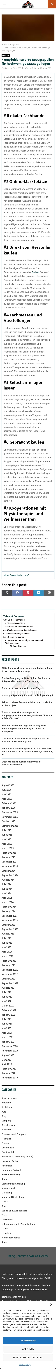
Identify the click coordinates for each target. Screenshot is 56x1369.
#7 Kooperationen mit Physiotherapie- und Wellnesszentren (24, 641)
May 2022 (6, 1001)
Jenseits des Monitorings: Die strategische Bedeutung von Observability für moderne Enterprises (24, 728)
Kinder (5, 1179)
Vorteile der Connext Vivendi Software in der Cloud (26, 1285)
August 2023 (8, 933)
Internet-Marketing (11, 1174)
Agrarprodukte (9, 1098)
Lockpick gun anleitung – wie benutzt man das (24, 1289)
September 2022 (10, 983)
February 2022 (9, 1010)
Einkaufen (7, 1129)
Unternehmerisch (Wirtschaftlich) (18, 1224)
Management (8, 1188)
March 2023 (8, 956)
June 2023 (7, 943)
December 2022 (10, 970)
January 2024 (8, 911)
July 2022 (6, 992)
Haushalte (7, 1165)
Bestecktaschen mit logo (14, 1297)
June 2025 (7, 835)
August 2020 (8, 1055)
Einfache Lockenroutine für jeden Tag (21, 688)
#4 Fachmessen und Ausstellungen (21, 630)
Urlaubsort (7, 1233)
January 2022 (8, 1015)
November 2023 (10, 920)
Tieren (5, 1215)
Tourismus (7, 1219)
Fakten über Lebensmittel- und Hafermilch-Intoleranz (28, 1274)
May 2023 (6, 947)
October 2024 (8, 871)
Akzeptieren (28, 1340)
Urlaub (5, 1228)
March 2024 (8, 902)
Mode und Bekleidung (13, 1197)
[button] (51, 1304)
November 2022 (10, 974)
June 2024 (7, 889)
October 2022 (8, 979)
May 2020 (6, 1060)
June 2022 (7, 997)
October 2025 (8, 821)
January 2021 (8, 1042)
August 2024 (8, 880)
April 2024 (7, 898)
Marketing (7, 1192)
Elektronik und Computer (14, 1134)
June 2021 (7, 1024)
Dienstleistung (9, 1125)
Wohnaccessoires (11, 1237)
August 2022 (8, 988)
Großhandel (8, 1152)
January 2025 (8, 857)
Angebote (5, 55)
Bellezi (35, 272)
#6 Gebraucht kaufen (14, 637)
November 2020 (10, 1050)
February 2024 (9, 907)
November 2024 (10, 866)
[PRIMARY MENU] (4, 4)
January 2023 (8, 965)
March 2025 (8, 848)
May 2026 (6, 794)
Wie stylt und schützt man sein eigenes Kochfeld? (26, 1278)
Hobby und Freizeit (11, 1170)
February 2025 (9, 853)
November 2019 (10, 1077)
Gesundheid (8, 1147)
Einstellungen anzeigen (28, 1357)
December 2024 (10, 862)
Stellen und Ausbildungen (15, 1210)
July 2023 (6, 938)
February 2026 (9, 803)
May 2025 (6, 839)
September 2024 (10, 875)
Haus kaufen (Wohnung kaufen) (17, 1156)
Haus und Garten (10, 1161)
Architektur (7, 1107)
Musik (5, 1201)
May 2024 (6, 893)
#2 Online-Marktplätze (15, 623)
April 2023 (7, 952)
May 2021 (6, 1028)
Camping (6, 1120)
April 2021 (7, 1033)
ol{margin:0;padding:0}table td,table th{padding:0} (28, 695)
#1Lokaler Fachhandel (15, 620)
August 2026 (8, 785)
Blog (4, 1116)
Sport (4, 1206)
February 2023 (9, 961)
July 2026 (6, 790)
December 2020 (10, 1046)
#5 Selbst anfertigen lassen (17, 633)
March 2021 (8, 1037)
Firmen (5, 1143)
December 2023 (10, 916)
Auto (4, 1112)
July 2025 (6, 830)
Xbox (4, 1242)
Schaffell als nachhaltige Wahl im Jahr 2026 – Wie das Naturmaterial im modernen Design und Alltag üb (27, 751)
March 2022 (8, 1005)
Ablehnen (28, 1349)
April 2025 (7, 844)
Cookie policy (24, 1365)
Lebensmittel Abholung (13, 1184)
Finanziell (7, 1138)
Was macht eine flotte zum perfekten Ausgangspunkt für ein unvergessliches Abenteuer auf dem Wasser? (27, 715)
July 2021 (6, 1019)
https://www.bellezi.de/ (16, 575)
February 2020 (9, 1069)
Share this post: (19, 646)
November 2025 (10, 817)
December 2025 (10, 812)
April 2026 (7, 799)
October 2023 (8, 925)
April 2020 (7, 1064)
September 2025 (10, 826)
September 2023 (10, 929)
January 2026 (8, 808)
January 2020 (8, 1073)
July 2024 (6, 884)
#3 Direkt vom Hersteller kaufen (19, 626)
